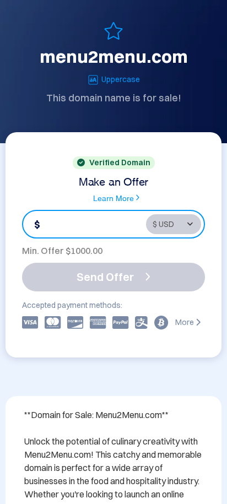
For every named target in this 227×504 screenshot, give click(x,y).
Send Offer (105, 277)
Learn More (113, 197)
